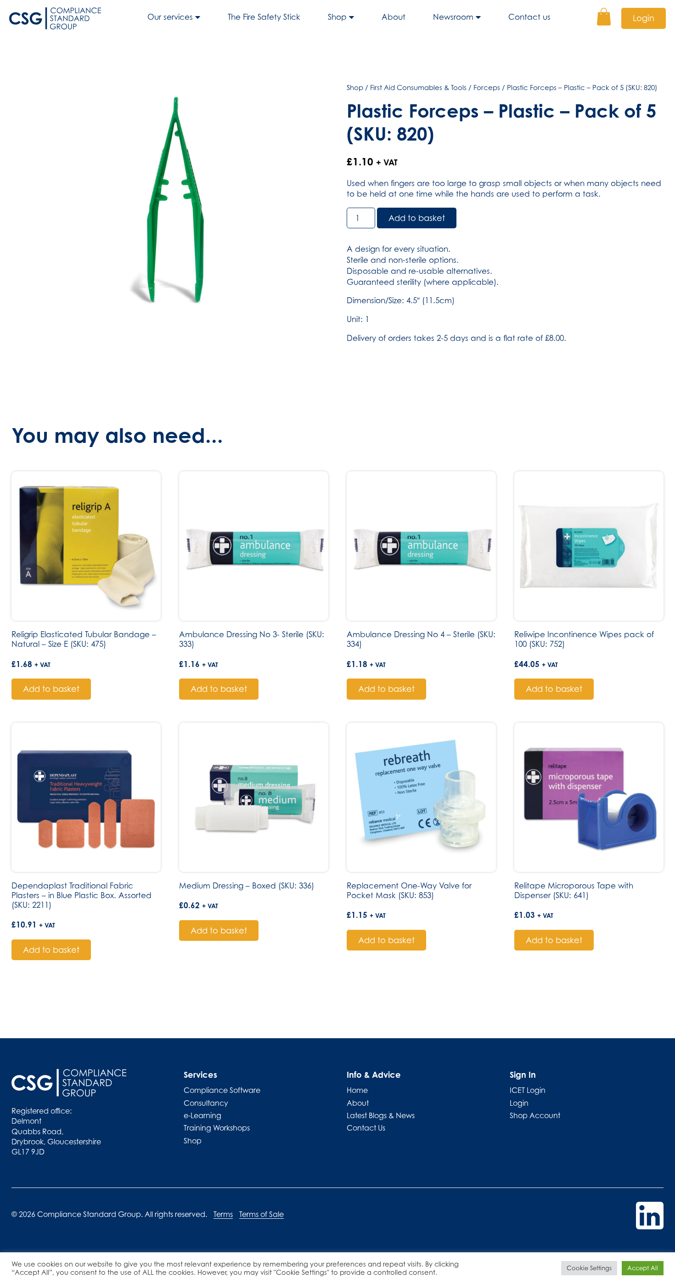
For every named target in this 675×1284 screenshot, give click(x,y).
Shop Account (535, 1115)
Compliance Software (222, 1090)
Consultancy (206, 1103)
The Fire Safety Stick (264, 17)
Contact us (529, 17)
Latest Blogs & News (381, 1115)
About (393, 17)
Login (643, 18)
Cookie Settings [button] (589, 1268)
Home (357, 1090)
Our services (170, 17)
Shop (337, 17)
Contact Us (366, 1127)
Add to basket (416, 218)
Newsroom (453, 17)
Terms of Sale (261, 1214)
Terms (223, 1214)
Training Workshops (217, 1127)
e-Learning (202, 1115)
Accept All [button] (642, 1268)
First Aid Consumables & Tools (418, 87)
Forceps (486, 87)
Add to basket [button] (51, 689)
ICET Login (528, 1090)
